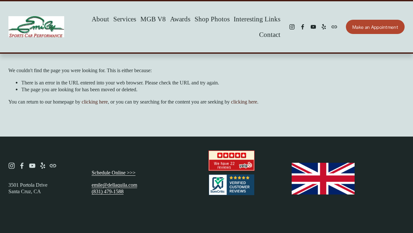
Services (124, 19)
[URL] (334, 27)
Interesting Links (257, 19)
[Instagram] (292, 27)
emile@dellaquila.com (114, 185)
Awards (180, 19)
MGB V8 (153, 19)
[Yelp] (323, 27)
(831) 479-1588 (108, 191)
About (100, 19)
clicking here (95, 102)
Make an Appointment (375, 27)
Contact (269, 35)
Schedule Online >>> (114, 173)
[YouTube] (313, 27)
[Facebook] (302, 27)
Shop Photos (212, 19)
